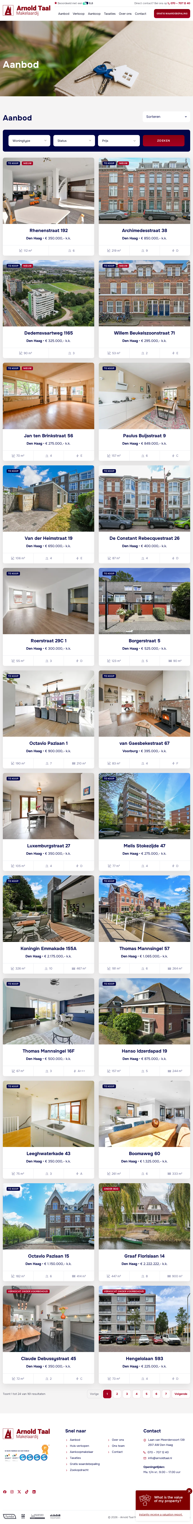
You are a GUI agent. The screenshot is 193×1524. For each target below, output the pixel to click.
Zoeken (163, 141)
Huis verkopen (79, 1446)
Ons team (118, 1446)
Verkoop (79, 14)
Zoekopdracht (79, 1470)
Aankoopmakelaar (81, 1452)
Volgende (181, 1394)
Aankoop (94, 14)
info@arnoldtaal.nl (160, 1458)
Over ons (125, 14)
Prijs (105, 141)
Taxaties (110, 14)
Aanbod (63, 14)
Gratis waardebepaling (172, 13)
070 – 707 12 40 (158, 1452)
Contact (140, 14)
